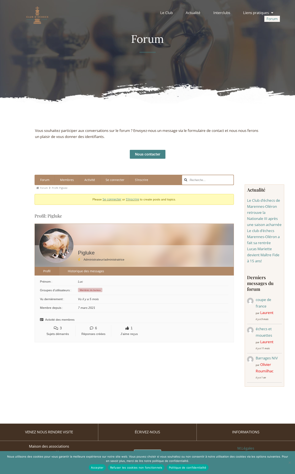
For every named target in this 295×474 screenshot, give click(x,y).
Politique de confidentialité (187, 467)
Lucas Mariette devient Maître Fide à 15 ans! (263, 254)
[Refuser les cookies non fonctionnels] (289, 462)
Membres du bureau (90, 289)
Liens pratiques (256, 12)
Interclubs (221, 12)
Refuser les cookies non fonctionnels (136, 467)
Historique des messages (86, 271)
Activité (89, 180)
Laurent (266, 312)
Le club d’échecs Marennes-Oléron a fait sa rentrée (263, 236)
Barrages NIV (267, 358)
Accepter (97, 467)
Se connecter (115, 180)
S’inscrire (141, 180)
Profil (47, 271)
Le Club (166, 12)
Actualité (193, 12)
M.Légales (245, 448)
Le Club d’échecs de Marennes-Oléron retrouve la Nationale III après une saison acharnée (264, 212)
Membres (67, 180)
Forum (272, 18)
